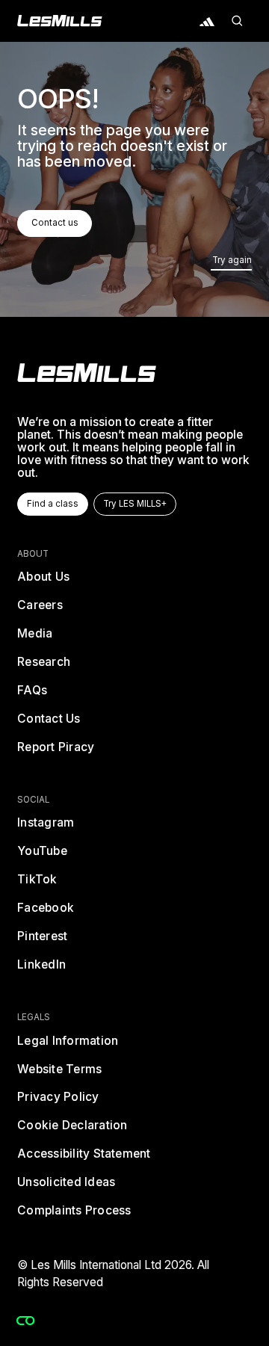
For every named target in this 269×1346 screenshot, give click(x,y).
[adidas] (208, 21)
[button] (237, 21)
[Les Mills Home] (59, 21)
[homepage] (86, 373)
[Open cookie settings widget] (25, 1321)
